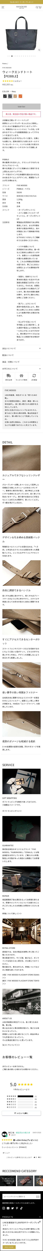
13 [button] (31, 56)
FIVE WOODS (7, 68)
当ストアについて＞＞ (11, 1045)
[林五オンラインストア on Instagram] (3, 1208)
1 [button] (8, 56)
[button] (35, 1157)
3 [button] (12, 56)
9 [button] (23, 56)
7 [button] (20, 56)
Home (4, 63)
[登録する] (37, 1196)
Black (5, 96)
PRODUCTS (7, 1217)
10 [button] (25, 56)
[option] (21, 2)
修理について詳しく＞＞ (12, 913)
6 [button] (18, 56)
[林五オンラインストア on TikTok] (21, 1208)
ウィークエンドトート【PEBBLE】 (14, 1147)
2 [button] (10, 56)
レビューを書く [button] (22, 1113)
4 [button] (14, 56)
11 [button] (27, 56)
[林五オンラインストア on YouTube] (8, 1208)
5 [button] (16, 56)
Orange (20, 96)
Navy (10, 96)
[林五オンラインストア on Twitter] (12, 1208)
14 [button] (33, 56)
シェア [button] (7, 1153)
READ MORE (9, 1247)
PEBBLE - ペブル (23, 189)
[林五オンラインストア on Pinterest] (17, 1208)
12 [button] (29, 56)
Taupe (15, 96)
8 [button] (21, 56)
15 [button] (35, 56)
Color (9, 91)
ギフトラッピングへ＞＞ (12, 811)
